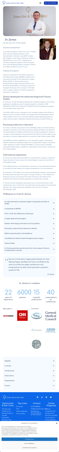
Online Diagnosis (21, 411)
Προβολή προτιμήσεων (29, 447)
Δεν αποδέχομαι (29, 443)
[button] (56, 423)
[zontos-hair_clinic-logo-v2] (13, 3)
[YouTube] (51, 397)
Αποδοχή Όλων (29, 439)
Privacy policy (20, 413)
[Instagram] (42, 397)
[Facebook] (37, 397)
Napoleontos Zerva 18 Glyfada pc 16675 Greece (36, 413)
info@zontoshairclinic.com (39, 409)
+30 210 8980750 (35, 406)
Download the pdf (21, 67)
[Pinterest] (46, 397)
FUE (17, 409)
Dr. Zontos (19, 406)
